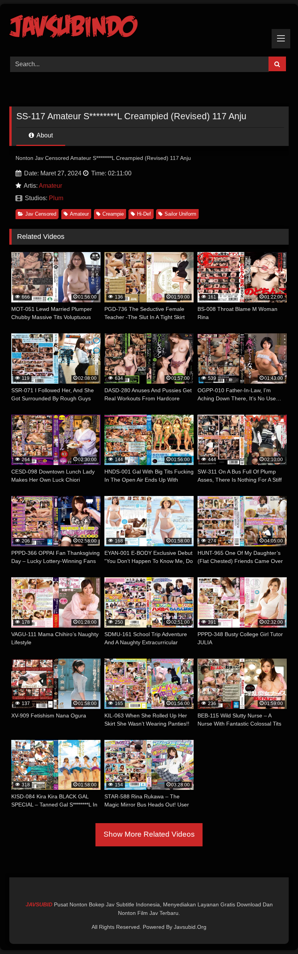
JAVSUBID (40, 904)
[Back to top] (273, 931)
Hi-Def (144, 214)
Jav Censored (40, 214)
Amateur (50, 185)
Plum (56, 198)
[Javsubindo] (149, 27)
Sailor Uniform (180, 214)
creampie (113, 214)
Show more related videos (149, 834)
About (44, 135)
